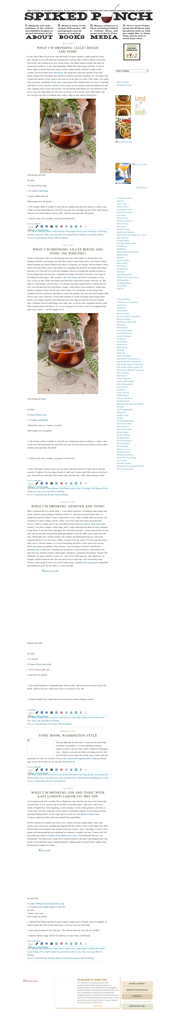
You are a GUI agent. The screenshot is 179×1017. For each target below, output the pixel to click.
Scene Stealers (122, 268)
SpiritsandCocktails (124, 429)
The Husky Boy (123, 280)
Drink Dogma (122, 341)
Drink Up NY (122, 347)
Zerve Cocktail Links (125, 469)
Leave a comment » (34, 223)
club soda (41, 231)
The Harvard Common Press (128, 277)
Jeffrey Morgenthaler (125, 384)
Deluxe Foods (122, 223)
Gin (49, 724)
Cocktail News (53, 774)
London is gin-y (75, 951)
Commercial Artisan (125, 212)
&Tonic (54, 82)
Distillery (51, 958)
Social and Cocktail (124, 423)
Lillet (84, 231)
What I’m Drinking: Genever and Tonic (67, 506)
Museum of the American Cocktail (130, 404)
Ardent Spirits (122, 310)
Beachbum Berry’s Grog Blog (128, 316)
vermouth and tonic (70, 777)
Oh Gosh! (120, 406)
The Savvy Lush (123, 449)
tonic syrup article (90, 562)
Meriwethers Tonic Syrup (78, 774)
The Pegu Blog (122, 446)
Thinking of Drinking (125, 454)
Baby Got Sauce (123, 313)
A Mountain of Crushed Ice (127, 302)
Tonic (47, 234)
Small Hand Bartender (125, 421)
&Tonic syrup (41, 414)
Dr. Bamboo (121, 339)
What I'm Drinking (65, 234)
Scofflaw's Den (122, 415)
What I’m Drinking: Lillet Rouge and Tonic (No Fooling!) (68, 251)
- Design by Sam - (137, 1006)
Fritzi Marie (121, 246)
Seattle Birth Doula (124, 274)
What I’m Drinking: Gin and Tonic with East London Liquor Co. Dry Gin (67, 794)
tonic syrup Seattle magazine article (77, 758)
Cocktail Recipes (58, 231)
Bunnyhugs (121, 324)
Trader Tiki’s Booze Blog (126, 457)
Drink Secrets (122, 344)
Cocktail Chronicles (124, 333)
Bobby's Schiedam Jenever (41, 717)
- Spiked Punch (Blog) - (137, 990)
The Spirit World (123, 452)
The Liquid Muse (123, 443)
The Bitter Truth (123, 438)
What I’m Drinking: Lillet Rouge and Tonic (68, 49)
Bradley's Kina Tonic (39, 774)
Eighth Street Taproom (125, 232)
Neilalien (120, 257)
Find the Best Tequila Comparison (130, 364)
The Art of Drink (123, 435)
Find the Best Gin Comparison (128, 358)
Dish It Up (121, 226)
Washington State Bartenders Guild (130, 466)
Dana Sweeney (122, 218)
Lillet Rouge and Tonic (99, 488)
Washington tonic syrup (99, 777)
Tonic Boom (49, 777)
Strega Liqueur (122, 432)
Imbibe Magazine (123, 378)
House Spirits (122, 375)
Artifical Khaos (123, 206)
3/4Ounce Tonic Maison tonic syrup (62, 835)
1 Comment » (32, 709)
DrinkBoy (120, 350)
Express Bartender (124, 355)
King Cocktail (122, 387)
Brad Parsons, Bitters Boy (126, 322)
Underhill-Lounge (124, 463)
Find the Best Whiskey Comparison (130, 370)
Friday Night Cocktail (73, 231)
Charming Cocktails (124, 330)
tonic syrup (53, 234)
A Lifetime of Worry (125, 198)
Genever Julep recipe (92, 524)
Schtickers (121, 271)
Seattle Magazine (101, 774)
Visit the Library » (142, 187)
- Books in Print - (137, 984)
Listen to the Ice (123, 392)
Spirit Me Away (123, 426)
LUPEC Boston (123, 395)
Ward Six (120, 288)
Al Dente (120, 201)
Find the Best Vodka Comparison (129, 367)
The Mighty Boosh (124, 283)
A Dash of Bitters (123, 299)
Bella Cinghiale (123, 82)
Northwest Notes (123, 260)
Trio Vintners (122, 460)
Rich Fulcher (122, 266)
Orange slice (31, 491)
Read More (98, 1005)
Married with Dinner (125, 398)
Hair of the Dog (123, 372)
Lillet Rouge (58, 72)
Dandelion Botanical (125, 220)
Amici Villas (122, 204)
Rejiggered (121, 412)
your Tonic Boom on (66, 761)
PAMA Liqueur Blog (125, 409)
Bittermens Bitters (124, 319)
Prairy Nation (122, 263)
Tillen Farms (122, 286)
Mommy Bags (122, 254)
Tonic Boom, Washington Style (67, 735)
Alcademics (121, 305)
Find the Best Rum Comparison (129, 361)
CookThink (121, 215)
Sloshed (120, 418)
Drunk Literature (123, 229)
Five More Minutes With (126, 243)
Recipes (51, 237)
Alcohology (121, 307)
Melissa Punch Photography (127, 252)
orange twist (39, 234)
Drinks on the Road (63, 958)
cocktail (48, 231)
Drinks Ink (121, 353)
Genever (91, 717)
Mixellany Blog (123, 401)
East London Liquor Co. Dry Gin (51, 906)
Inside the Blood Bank (125, 381)
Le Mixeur (121, 389)
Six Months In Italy (124, 85)
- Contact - (137, 996)
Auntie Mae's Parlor (124, 209)
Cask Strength (122, 327)
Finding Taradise (123, 240)
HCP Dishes (121, 249)
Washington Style (84, 777)
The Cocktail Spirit (124, 440)
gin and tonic (63, 774)
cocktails (67, 948)
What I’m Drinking (57, 491)
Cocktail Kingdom (124, 336)
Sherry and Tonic (33, 777)
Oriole (58, 811)
